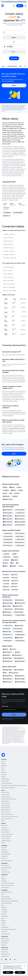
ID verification (5, 832)
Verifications (4, 916)
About (3, 761)
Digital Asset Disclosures (8, 787)
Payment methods (6, 836)
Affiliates (3, 765)
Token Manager (5, 872)
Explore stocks (5, 794)
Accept (20, 972)
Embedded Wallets (6, 898)
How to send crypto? (6, 818)
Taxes (2, 820)
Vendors (3, 776)
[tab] (3, 66)
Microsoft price (5, 954)
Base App (3, 849)
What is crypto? (5, 812)
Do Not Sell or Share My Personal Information (13, 785)
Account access (5, 838)
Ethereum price (5, 940)
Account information (7, 834)
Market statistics (6, 796)
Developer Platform (6, 892)
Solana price (4, 942)
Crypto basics (5, 801)
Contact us (4, 827)
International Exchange (7, 883)
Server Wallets (5, 896)
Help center (4, 825)
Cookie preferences (6, 783)
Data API (3, 914)
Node (2, 918)
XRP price (4, 945)
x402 (2, 905)
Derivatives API (5, 933)
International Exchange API (8, 929)
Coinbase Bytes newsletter (8, 799)
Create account (5, 829)
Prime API (4, 931)
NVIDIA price (4, 949)
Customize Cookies (18, 968)
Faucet (3, 925)
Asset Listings (5, 865)
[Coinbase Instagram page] (10, 959)
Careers (3, 763)
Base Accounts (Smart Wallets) (9, 901)
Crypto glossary (5, 805)
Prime (3, 876)
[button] (25, 5)
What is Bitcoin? (5, 810)
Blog (2, 768)
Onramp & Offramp (6, 903)
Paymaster (4, 909)
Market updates (5, 807)
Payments (4, 869)
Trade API (4, 907)
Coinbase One (5, 852)
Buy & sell (4, 847)
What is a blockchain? (7, 814)
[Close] (24, 966)
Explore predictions (6, 860)
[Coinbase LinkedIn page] (6, 959)
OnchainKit (4, 912)
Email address (5, 706)
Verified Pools (5, 887)
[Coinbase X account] (1, 959)
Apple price (4, 951)
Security (3, 772)
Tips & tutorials (5, 803)
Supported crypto (6, 840)
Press (2, 770)
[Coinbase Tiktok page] (14, 959)
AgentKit (3, 920)
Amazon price (5, 956)
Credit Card (4, 856)
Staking (3, 878)
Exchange (4, 881)
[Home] (2, 5)
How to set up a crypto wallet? (9, 816)
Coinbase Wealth (6, 854)
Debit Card (4, 858)
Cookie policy (5, 781)
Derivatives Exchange (7, 885)
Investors (4, 774)
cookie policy (9, 965)
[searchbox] (14, 52)
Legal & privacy (5, 779)
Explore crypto (5, 792)
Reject (8, 972)
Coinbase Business (6, 867)
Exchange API (5, 927)
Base (2, 894)
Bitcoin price (4, 938)
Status (3, 843)
